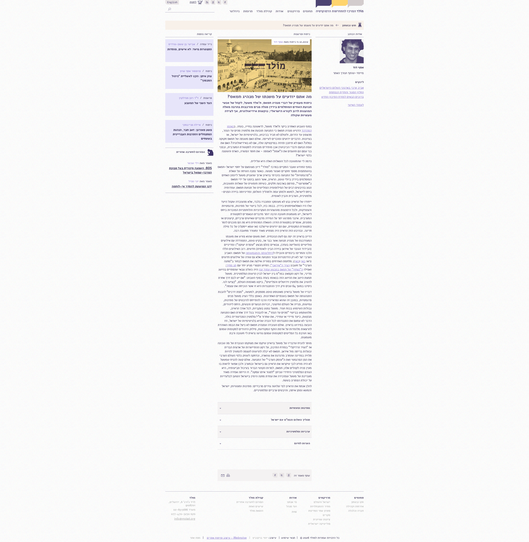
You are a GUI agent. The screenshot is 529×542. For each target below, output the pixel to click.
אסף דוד (278, 42)
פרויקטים (293, 11)
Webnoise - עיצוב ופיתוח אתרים (227, 538)
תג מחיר (231, 265)
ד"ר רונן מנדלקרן (188, 98)
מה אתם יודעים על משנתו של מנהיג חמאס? (308, 25)
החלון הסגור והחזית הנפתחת (346, 92)
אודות (279, 11)
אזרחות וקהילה (355, 506)
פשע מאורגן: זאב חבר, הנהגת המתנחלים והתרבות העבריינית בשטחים (192, 134)
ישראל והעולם (322, 502)
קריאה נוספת (204, 34)
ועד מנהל (291, 506)
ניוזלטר (234, 11)
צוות (294, 512)
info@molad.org (184, 519)
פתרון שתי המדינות (319, 511)
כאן (303, 261)
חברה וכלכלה (356, 511)
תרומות (248, 11)
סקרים (326, 515)
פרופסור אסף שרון (190, 71)
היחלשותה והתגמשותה (259, 253)
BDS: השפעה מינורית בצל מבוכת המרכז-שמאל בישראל (190, 170)
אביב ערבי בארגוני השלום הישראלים (341, 88)
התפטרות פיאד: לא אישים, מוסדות (189, 49)
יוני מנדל (193, 181)
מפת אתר (195, 538)
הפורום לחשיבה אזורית (190, 152)
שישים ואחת (256, 506)
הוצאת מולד (256, 511)
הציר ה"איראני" (280, 265)
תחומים (307, 11)
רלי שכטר (193, 163)
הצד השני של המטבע (198, 103)
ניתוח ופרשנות (302, 34)
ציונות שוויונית (321, 519)
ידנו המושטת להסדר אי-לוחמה (192, 186)
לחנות (193, 2)
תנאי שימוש (288, 538)
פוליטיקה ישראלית (319, 524)
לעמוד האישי (356, 105)
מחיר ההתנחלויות (320, 506)
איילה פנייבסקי (191, 125)
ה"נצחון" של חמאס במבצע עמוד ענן (281, 269)
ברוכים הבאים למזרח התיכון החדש (342, 97)
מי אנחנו (292, 502)
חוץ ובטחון (349, 25)
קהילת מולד (264, 11)
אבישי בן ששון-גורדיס (181, 44)
